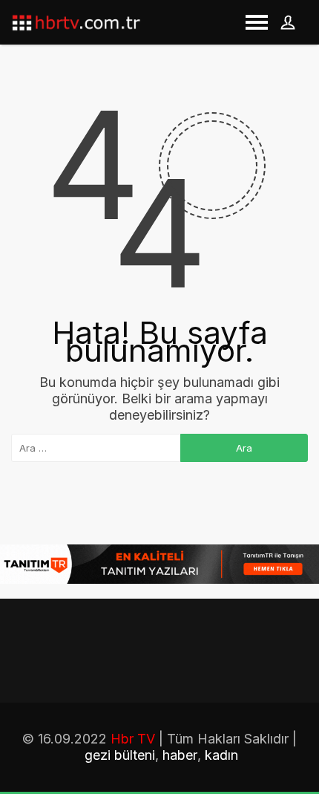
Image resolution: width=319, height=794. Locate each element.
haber (179, 755)
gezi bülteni (120, 755)
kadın (221, 755)
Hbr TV (133, 738)
